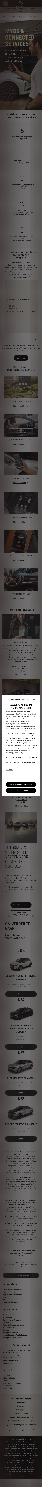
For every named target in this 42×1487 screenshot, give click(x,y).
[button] (24, 699)
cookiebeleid (29, 760)
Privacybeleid (9, 769)
